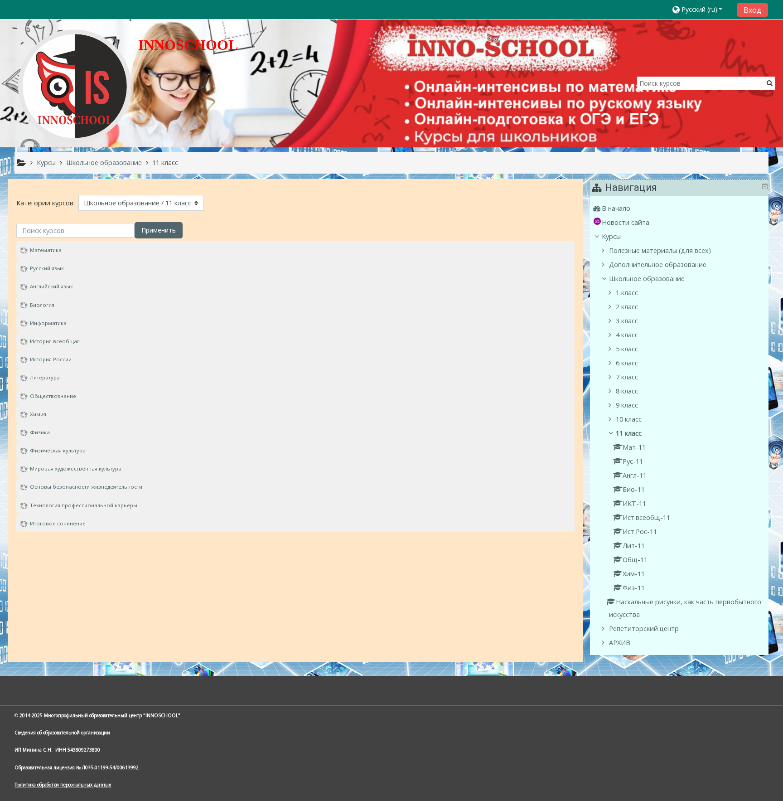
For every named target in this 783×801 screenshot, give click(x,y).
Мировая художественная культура (75, 468)
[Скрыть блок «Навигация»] (765, 186)
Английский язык (51, 286)
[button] (701, 9)
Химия (38, 414)
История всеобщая (55, 341)
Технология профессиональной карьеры (83, 505)
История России (51, 359)
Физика (40, 432)
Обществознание (53, 396)
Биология (42, 304)
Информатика (48, 323)
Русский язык (47, 268)
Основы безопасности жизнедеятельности (86, 486)
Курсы (611, 236)
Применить (158, 230)
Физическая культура (58, 450)
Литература (45, 377)
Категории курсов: (45, 203)
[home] (74, 86)
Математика (46, 250)
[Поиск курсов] (769, 83)
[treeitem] (680, 208)
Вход (752, 10)
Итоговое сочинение (58, 523)
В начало (616, 208)
